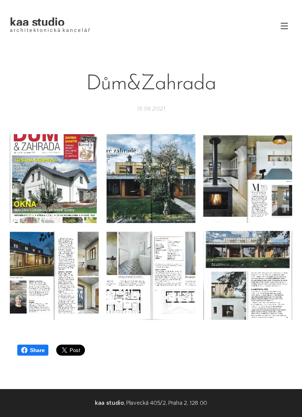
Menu (284, 25)
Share (37, 350)
